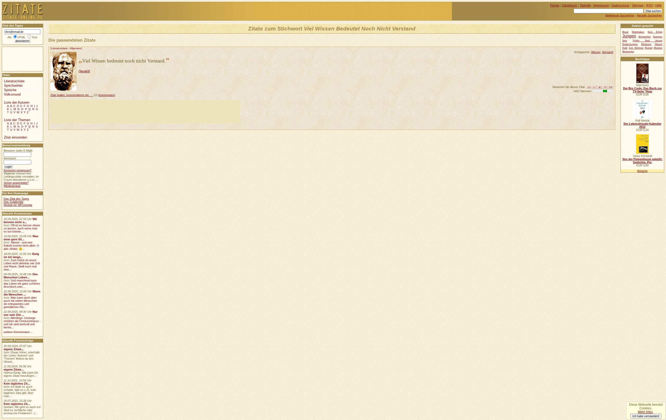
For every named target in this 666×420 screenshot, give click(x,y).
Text (34, 37)
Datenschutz (620, 5)
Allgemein (75, 48)
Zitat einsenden (15, 137)
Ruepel (648, 48)
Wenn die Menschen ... (22, 293)
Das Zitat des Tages (16, 198)
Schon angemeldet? (16, 182)
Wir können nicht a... (20, 220)
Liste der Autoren (16, 102)
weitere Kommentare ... (18, 332)
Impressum (601, 5)
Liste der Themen (17, 120)
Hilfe (658, 5)
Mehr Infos (645, 412)
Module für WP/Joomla (18, 204)
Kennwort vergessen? (17, 170)
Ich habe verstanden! (645, 416)
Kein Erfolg (655, 32)
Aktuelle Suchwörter (649, 15)
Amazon (642, 170)
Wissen (595, 52)
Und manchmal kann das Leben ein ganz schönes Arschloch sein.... (22, 283)
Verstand (607, 52)
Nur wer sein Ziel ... (20, 313)
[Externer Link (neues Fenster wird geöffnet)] (642, 82)
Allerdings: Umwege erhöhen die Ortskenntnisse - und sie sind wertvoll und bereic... (22, 322)
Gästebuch (569, 5)
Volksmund (12, 94)
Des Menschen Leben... (21, 276)
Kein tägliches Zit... (17, 383)
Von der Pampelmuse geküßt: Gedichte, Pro (642, 161)
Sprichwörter (13, 85)
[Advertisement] (145, 111)
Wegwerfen (644, 36)
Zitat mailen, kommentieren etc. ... (71, 95)
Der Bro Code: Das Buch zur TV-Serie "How (642, 90)
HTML (21, 37)
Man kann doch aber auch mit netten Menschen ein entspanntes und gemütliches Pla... (20, 302)
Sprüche (10, 90)
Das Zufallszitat (13, 201)
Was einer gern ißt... (21, 238)
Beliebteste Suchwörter (620, 15)
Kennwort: (10, 158)
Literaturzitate (59, 48)
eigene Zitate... (14, 349)
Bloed (625, 32)
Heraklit (84, 71)
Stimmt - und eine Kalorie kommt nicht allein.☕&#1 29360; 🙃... (22, 245)
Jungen (629, 36)
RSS (649, 5)
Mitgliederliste (12, 185)
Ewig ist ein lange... (21, 255)
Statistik (585, 5)
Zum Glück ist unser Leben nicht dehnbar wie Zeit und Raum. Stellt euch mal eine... (22, 265)
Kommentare (106, 95)
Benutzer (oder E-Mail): (18, 150)
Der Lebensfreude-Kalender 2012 (642, 125)
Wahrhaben (638, 32)
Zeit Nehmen (636, 48)
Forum (554, 5)
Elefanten (646, 44)
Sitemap (638, 5)
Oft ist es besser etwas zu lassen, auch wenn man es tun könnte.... (22, 228)
